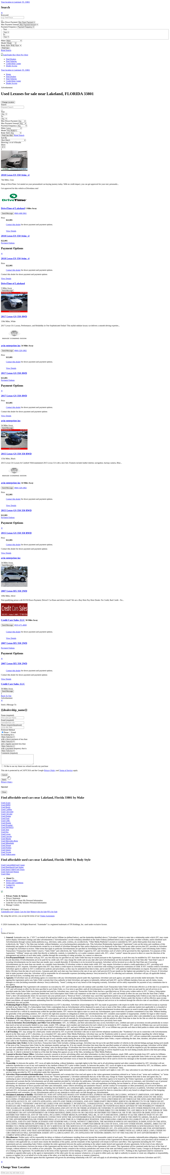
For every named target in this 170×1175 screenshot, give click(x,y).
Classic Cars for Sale (22, 912)
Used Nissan (6, 845)
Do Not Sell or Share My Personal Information (24, 900)
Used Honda (6, 823)
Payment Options (8, 243)
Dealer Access (11, 66)
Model (3, 43)
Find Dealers (11, 59)
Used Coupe (20, 865)
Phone (11, 725)
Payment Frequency (9, 27)
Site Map (9, 887)
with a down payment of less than (14, 739)
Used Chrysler (6, 814)
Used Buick (5, 807)
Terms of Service (66, 770)
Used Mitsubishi (7, 843)
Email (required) (7, 720)
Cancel (4, 775)
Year (3, 112)
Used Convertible (8, 865)
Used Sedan (19, 867)
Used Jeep (5, 830)
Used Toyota (6, 852)
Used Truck (20, 869)
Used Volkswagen (8, 854)
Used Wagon (14, 872)
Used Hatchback (7, 867)
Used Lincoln (6, 836)
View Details (11, 231)
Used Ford (5, 818)
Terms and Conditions (14, 883)
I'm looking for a (7, 735)
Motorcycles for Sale (38, 912)
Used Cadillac (6, 809)
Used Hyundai (6, 825)
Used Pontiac (6, 848)
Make (3, 41)
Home (8, 74)
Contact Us (10, 885)
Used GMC (5, 821)
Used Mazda (6, 839)
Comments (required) (9, 753)
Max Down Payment (9, 22)
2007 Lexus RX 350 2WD (14, 591)
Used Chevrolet (7, 812)
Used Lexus (5, 834)
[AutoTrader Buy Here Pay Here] (14, 55)
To (4, 34)
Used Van (5, 872)
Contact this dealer (13, 224)
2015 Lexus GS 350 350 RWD (16, 453)
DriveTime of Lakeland (13, 208)
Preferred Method (8, 730)
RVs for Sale (52, 912)
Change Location (8, 102)
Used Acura (5, 803)
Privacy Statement (13, 898)
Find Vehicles (11, 61)
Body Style (5, 45)
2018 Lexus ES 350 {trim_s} (15, 175)
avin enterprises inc (11, 345)
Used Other (5, 874)
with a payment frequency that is (14, 748)
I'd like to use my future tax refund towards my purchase (26, 766)
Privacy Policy (50, 770)
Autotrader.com (7, 912)
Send (4, 780)
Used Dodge (6, 816)
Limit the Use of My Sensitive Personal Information (26, 903)
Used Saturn (6, 850)
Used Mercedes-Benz (9, 841)
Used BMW (6, 805)
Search (3, 105)
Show (3, 145)
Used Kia (4, 832)
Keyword (4, 15)
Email (13, 732)
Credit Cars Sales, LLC (13, 620)
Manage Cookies (12, 905)
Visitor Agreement (47, 916)
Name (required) (7, 715)
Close (4, 792)
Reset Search (6, 50)
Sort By (4, 138)
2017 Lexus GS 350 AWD (14, 316)
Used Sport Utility (8, 869)
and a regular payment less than (13, 744)
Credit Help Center (13, 64)
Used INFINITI (7, 827)
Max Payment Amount (10, 24)
